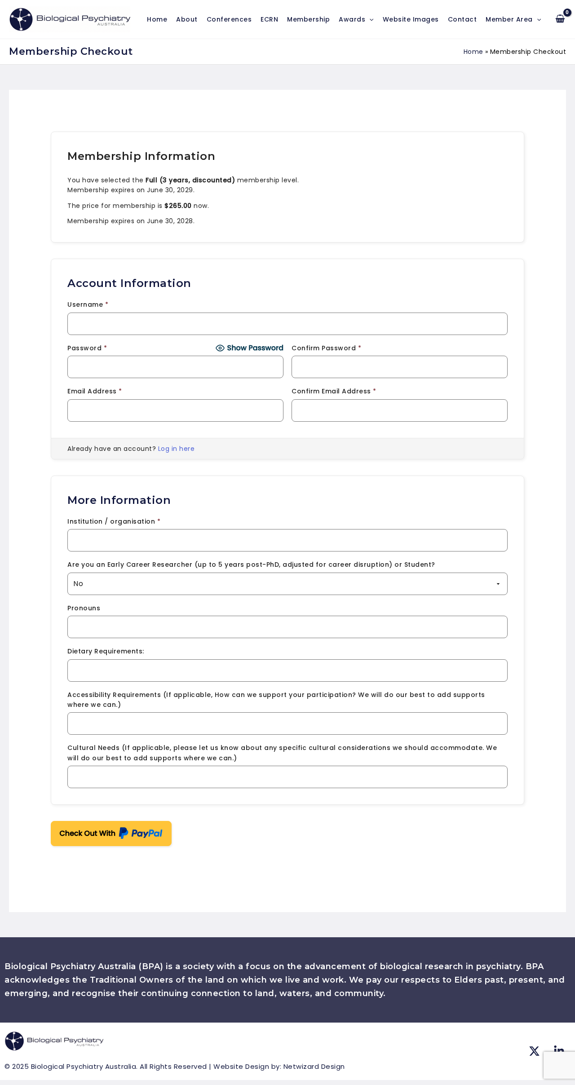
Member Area (509, 19)
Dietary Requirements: (105, 651)
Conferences (229, 19)
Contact (462, 19)
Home (157, 19)
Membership (308, 19)
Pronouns (83, 608)
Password (87, 348)
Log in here (176, 448)
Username (87, 304)
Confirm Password (326, 348)
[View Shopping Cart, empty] (560, 19)
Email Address (94, 391)
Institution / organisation (113, 521)
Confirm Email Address (334, 391)
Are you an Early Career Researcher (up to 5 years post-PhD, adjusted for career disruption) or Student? (251, 564)
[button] (369, 19)
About (187, 19)
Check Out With (97, 829)
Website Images (411, 19)
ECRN (269, 19)
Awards (352, 19)
